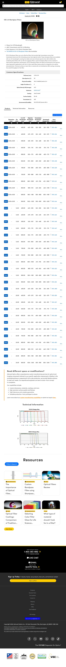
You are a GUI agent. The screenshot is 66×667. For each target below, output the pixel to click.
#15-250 (54, 248)
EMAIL (34, 562)
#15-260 (54, 322)
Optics (27, 13)
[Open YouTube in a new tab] (41, 639)
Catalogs (32, 614)
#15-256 (54, 295)
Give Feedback (32, 609)
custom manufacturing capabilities (30, 397)
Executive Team (32, 592)
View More (9, 529)
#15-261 (54, 329)
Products (7, 108)
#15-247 (54, 228)
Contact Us (39, 9)
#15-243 (54, 194)
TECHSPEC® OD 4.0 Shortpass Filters (17, 51)
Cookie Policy (15, 626)
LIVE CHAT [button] (33, 558)
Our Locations (32, 595)
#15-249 (54, 241)
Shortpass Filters (42, 13)
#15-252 (54, 262)
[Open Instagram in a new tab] (52, 639)
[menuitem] (3, 2)
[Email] (37, 16)
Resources (31, 108)
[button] (39, 16)
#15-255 (54, 282)
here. (54, 397)
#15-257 (54, 302)
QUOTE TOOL (31, 567)
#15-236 (54, 147)
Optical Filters (34, 13)
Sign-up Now (33, 580)
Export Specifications (57, 115)
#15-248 (54, 235)
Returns (32, 604)
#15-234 (54, 134)
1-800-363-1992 (31, 551)
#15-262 (54, 336)
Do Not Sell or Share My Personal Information (35, 628)
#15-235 (54, 141)
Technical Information (19, 108)
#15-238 (54, 161)
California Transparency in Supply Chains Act (15, 629)
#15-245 (54, 215)
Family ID (28, 16)
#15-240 (54, 174)
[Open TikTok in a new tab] (58, 639)
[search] (33, 5)
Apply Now (32, 618)
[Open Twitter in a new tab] (35, 639)
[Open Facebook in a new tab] (29, 639)
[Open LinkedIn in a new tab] (47, 639)
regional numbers (34, 553)
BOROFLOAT (37, 90)
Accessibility (32, 626)
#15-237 (54, 154)
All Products (22, 13)
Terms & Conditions (23, 626)
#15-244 (54, 201)
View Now (13, 489)
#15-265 (54, 356)
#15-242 (54, 188)
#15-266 (54, 362)
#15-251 (54, 255)
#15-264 (54, 349)
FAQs (32, 606)
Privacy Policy (7, 626)
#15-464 (54, 127)
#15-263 (54, 342)
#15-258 (54, 309)
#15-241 (54, 181)
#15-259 (54, 315)
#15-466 (54, 288)
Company (32, 590)
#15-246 (54, 221)
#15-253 (54, 268)
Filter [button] (8, 464)
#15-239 (54, 167)
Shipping (33, 601)
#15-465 (54, 208)
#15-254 (54, 275)
